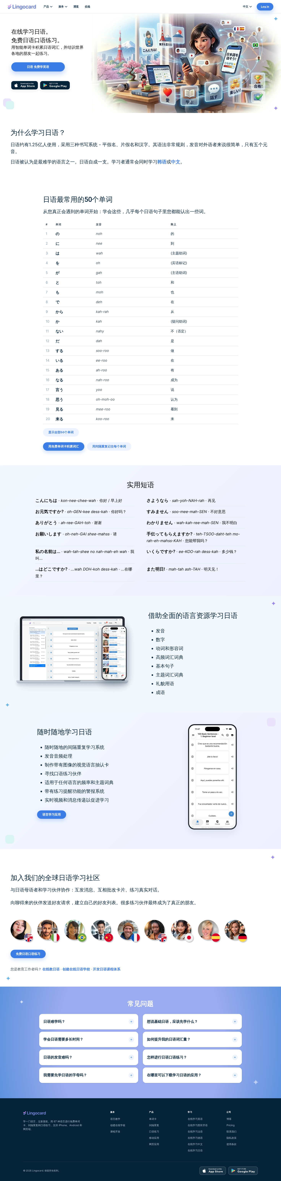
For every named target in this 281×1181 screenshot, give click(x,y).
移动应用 (154, 1137)
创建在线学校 (117, 1125)
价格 (87, 6)
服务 (61, 6)
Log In (265, 6)
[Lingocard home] (22, 6)
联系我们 (231, 1131)
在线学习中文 (195, 1144)
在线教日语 (51, 969)
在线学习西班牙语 (198, 1125)
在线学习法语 (195, 1131)
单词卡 (153, 1118)
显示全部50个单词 (61, 432)
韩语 (161, 162)
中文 (245, 6)
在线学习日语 (195, 1150)
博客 (76, 6)
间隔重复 (154, 1125)
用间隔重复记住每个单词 (109, 446)
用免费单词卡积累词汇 (63, 446)
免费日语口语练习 (28, 954)
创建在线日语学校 (76, 969)
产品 (46, 6)
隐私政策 (231, 1137)
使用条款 (231, 1144)
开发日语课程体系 (106, 969)
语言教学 (115, 1118)
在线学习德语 (195, 1137)
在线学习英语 (195, 1118)
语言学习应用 (51, 814)
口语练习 (154, 1131)
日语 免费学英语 (38, 67)
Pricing (231, 1125)
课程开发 (115, 1131)
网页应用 (154, 1144)
